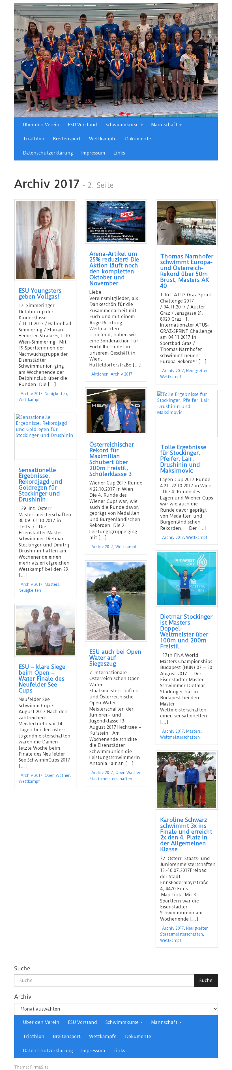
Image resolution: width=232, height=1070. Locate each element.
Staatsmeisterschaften (110, 779)
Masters (52, 584)
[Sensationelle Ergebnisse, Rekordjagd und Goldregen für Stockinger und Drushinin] (45, 436)
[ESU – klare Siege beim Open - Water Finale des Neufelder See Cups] (45, 630)
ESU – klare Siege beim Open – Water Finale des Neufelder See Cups (42, 678)
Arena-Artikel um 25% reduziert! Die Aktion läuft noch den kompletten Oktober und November (114, 268)
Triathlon (33, 138)
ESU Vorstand (82, 124)
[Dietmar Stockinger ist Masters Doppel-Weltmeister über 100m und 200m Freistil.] (187, 579)
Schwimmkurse (123, 124)
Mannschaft (165, 124)
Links (119, 153)
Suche (205, 980)
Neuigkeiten (56, 393)
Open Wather (127, 772)
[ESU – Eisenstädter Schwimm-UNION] (116, 60)
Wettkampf (29, 399)
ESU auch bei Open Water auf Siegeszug (115, 657)
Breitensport (67, 138)
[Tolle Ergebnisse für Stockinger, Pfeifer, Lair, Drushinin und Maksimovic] (187, 413)
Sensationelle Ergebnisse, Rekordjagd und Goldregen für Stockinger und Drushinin (40, 485)
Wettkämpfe (103, 138)
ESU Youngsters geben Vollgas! (40, 293)
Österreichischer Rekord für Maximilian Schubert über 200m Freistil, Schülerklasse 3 (111, 459)
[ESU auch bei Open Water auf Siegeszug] (116, 601)
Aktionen (99, 374)
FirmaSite (39, 1067)
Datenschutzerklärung (48, 153)
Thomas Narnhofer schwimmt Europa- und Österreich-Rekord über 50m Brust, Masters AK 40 (186, 271)
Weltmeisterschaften (180, 737)
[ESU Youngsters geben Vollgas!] (45, 239)
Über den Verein (41, 124)
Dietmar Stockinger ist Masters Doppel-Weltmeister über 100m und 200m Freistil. (186, 631)
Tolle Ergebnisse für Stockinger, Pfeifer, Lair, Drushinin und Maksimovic (183, 459)
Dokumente (138, 138)
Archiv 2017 (31, 393)
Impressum (93, 153)
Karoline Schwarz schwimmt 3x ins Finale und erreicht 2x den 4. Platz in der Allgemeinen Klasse (186, 834)
